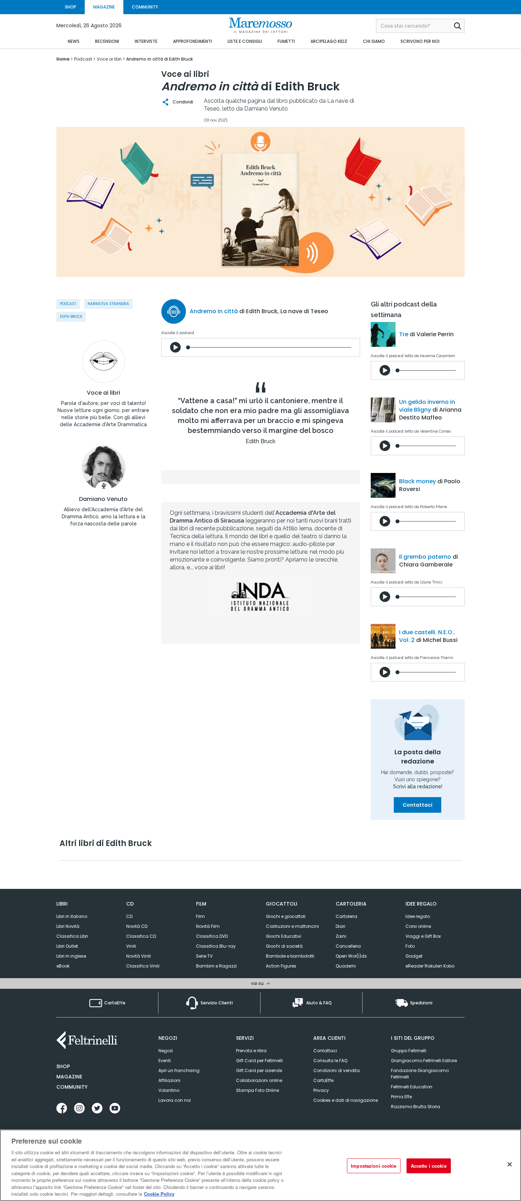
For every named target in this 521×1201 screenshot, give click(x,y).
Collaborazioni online (259, 1080)
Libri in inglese (71, 956)
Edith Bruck (71, 316)
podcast (68, 303)
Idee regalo (417, 916)
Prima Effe (401, 1097)
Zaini (341, 936)
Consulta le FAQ (330, 1061)
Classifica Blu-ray (216, 946)
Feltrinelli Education (411, 1087)
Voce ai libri (103, 393)
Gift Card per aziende (259, 1070)
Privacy (321, 1090)
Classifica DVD (212, 936)
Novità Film (208, 926)
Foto (410, 946)
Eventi (164, 1061)
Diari (340, 926)
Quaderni (346, 966)
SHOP (70, 7)
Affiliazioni (169, 1080)
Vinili (131, 946)
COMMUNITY (145, 7)
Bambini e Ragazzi (216, 966)
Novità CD (136, 926)
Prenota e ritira (251, 1051)
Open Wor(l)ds (351, 956)
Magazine (69, 1076)
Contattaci (417, 804)
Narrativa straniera (108, 303)
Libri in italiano (71, 916)
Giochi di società (284, 946)
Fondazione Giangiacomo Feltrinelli (420, 1073)
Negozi (165, 1051)
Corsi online (418, 926)
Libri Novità (67, 926)
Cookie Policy (159, 1193)
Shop (63, 1066)
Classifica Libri (72, 936)
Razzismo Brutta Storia (415, 1107)
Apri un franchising (179, 1070)
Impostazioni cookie (373, 1165)
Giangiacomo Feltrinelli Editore (424, 1061)
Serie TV (204, 956)
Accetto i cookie (429, 1165)
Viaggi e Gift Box (423, 936)
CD (129, 916)
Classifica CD (141, 936)
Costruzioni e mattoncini (292, 926)
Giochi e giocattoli (286, 916)
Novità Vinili (138, 956)
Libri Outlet (67, 946)
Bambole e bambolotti (290, 956)
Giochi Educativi (283, 936)
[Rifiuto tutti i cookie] (509, 1164)
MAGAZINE (104, 7)
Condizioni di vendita (336, 1070)
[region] (260, 1165)
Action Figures (281, 966)
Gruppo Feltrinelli (408, 1051)
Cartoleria (346, 916)
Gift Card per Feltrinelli (259, 1061)
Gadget (413, 956)
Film (200, 916)
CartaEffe (323, 1080)
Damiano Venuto (103, 499)
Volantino (168, 1090)
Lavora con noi (174, 1100)
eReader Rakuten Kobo (429, 966)
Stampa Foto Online (257, 1090)
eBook (62, 966)
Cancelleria (348, 946)
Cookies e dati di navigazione (345, 1100)
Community (72, 1086)
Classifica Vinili (142, 966)
